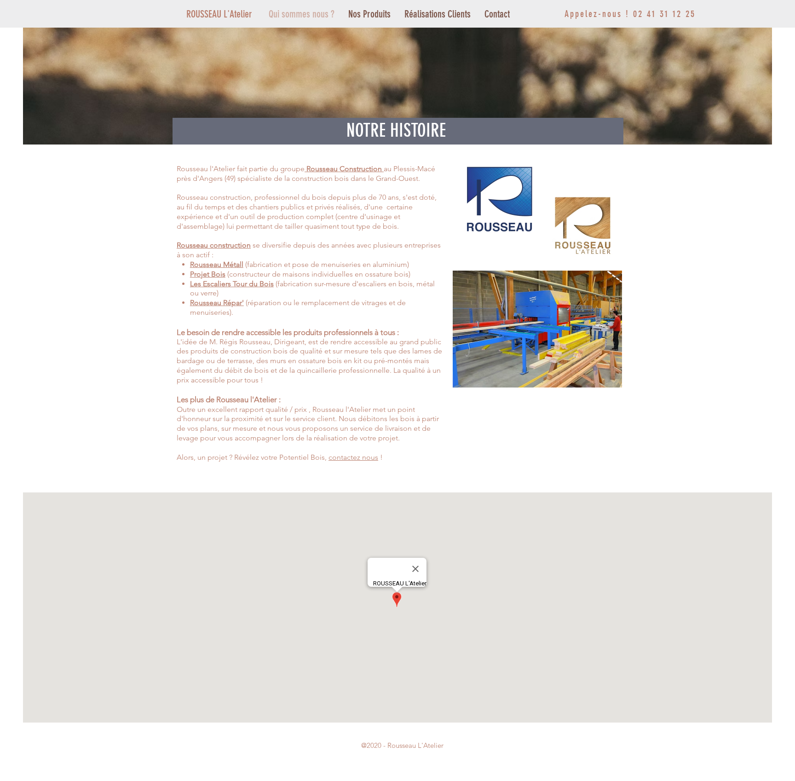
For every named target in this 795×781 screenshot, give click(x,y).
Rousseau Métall (216, 264)
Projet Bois (207, 274)
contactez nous (353, 457)
